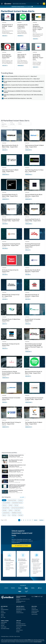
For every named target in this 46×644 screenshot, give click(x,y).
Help (4, 617)
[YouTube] (36, 596)
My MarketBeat (34, 612)
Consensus (20, 500)
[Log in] (41, 4)
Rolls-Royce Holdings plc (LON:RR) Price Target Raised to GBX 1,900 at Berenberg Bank (23, 95)
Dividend (10, 505)
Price (9, 515)
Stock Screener (34, 614)
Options (4, 515)
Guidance (10, 510)
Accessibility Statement (20, 623)
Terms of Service (19, 630)
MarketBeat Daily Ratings (21, 609)
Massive (29, 639)
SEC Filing (14, 515)
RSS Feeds (18, 628)
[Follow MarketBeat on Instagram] (40, 596)
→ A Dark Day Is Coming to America (17, 6)
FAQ (1, 617)
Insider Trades (3, 626)
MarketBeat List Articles (16, 512)
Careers (2, 614)
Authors (2, 611)
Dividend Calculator (35, 611)
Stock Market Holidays (5, 628)
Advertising (18, 622)
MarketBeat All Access (20, 607)
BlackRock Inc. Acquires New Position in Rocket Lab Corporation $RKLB (21, 85)
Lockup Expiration (6, 512)
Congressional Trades (12, 500)
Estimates (4, 510)
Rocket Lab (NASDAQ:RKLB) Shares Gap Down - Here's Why (18, 98)
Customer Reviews (19, 612)
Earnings (16, 505)
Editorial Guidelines (4, 609)
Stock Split (21, 515)
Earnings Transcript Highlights (17, 507)
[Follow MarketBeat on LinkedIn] (38, 596)
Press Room (3, 612)
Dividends (3, 623)
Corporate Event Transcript (17, 502)
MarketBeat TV (19, 611)
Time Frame (11, 122)
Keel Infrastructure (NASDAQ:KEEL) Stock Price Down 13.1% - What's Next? (22, 78)
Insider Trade (17, 510)
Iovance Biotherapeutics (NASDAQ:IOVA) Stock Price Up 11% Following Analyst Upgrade (22, 91)
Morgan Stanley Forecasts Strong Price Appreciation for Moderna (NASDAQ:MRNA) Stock (23, 88)
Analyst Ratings (4, 622)
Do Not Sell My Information (21, 625)
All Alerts (22, 497)
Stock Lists (34, 607)
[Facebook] (34, 596)
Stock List (5, 505)
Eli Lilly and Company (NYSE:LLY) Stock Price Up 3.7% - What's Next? (20, 76)
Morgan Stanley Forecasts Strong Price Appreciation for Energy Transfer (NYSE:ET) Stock (24, 82)
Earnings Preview (6, 507)
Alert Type (19, 122)
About (2, 607)
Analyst (4, 500)
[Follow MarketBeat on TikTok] (42, 596)
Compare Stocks (35, 609)
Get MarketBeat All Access (21, 545)
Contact (2, 615)
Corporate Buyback (6, 502)
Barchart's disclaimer (38, 641)
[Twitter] (32, 596)
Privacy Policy (19, 626)
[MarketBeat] (8, 3)
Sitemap (17, 631)
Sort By (3, 122)
